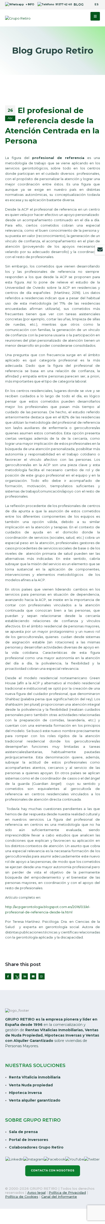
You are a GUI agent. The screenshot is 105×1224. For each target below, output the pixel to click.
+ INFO (28, 4)
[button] (95, 16)
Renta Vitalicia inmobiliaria (34, 1077)
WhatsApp (41, 976)
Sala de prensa (23, 1132)
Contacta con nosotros (52, 1170)
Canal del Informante (59, 1197)
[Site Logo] (18, 18)
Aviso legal (36, 1192)
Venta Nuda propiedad (31, 1085)
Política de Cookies (21, 1197)
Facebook (8, 976)
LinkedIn (25, 976)
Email (33, 976)
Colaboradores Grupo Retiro (36, 1147)
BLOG (79, 4)
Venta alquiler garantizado (34, 1100)
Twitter (17, 976)
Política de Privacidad (67, 1192)
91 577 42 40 (62, 4)
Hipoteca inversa (25, 1092)
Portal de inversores (28, 1139)
